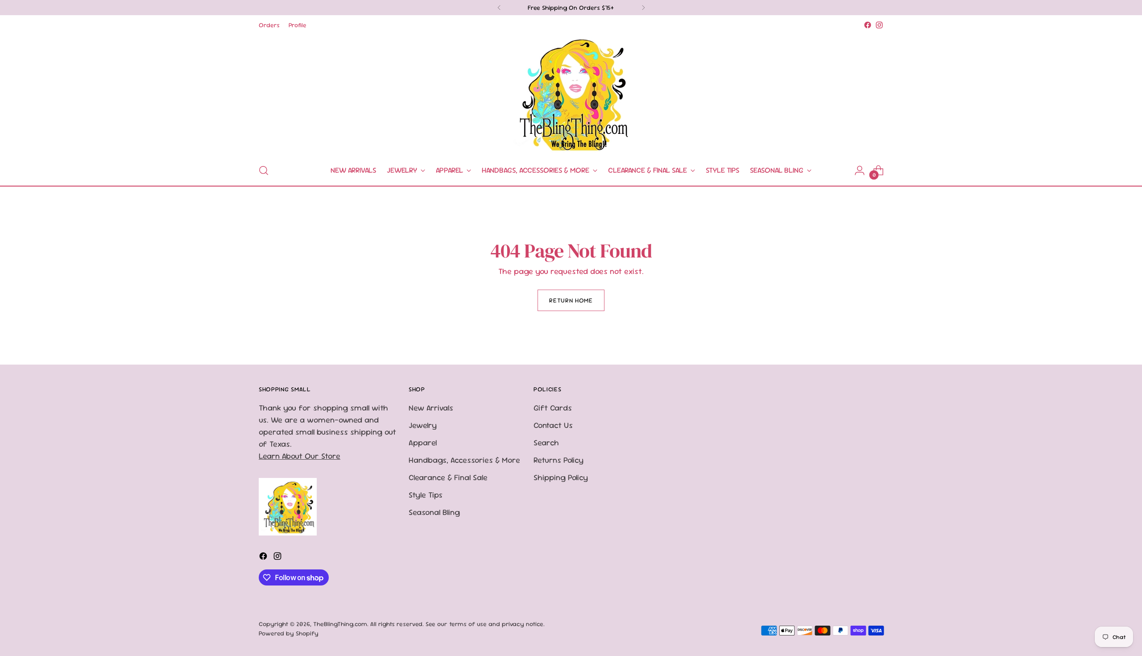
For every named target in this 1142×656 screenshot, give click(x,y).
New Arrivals (431, 408)
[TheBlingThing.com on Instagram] (879, 25)
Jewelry (423, 425)
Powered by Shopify (289, 633)
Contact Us (553, 425)
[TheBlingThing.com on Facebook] (868, 25)
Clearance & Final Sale (448, 477)
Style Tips (426, 495)
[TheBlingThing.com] (571, 93)
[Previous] (499, 7)
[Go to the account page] (860, 170)
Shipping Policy (561, 477)
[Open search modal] (264, 170)
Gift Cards (553, 408)
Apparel (423, 442)
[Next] (643, 7)
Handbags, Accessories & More (464, 460)
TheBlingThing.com (340, 624)
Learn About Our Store (299, 456)
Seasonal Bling (434, 512)
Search (546, 442)
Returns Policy (558, 460)
